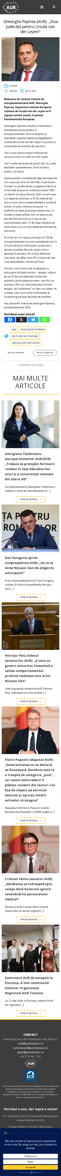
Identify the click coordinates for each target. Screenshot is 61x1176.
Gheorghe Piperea (33, 329)
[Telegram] (33, 319)
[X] (21, 319)
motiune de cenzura (25, 336)
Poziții (13, 85)
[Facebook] (9, 319)
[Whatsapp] (44, 319)
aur (14, 329)
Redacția (13, 90)
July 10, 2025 (30, 90)
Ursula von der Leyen (25, 342)
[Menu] (42, 7)
